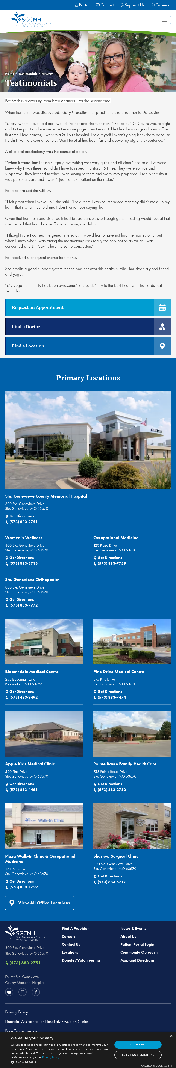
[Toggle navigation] (165, 20)
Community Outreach (139, 952)
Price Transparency (21, 1031)
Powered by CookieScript (156, 1065)
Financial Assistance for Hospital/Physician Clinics (46, 1021)
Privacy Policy (16, 1012)
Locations (70, 952)
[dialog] (88, 1050)
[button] (60, 1062)
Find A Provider (75, 928)
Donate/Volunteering (81, 960)
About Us (128, 936)
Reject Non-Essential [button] (138, 1055)
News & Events (133, 928)
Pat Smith (47, 73)
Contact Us (71, 944)
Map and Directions (137, 960)
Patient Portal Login (137, 944)
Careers (69, 936)
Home (9, 73)
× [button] (171, 1036)
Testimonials (27, 73)
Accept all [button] (138, 1044)
